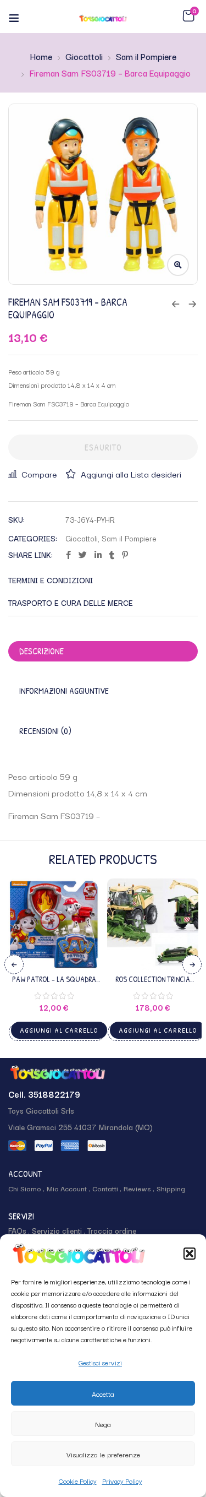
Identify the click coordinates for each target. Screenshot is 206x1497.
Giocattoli (84, 56)
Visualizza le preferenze (103, 1454)
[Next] (192, 964)
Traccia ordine (111, 1230)
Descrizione (41, 651)
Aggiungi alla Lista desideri (131, 473)
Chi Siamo (24, 1188)
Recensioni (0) (45, 731)
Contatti (105, 1188)
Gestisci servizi (100, 1362)
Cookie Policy (78, 1481)
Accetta (103, 1393)
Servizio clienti (57, 1230)
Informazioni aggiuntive (64, 691)
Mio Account (67, 1188)
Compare (39, 473)
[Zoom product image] (178, 265)
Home (41, 56)
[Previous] (14, 964)
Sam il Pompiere (146, 56)
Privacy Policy (122, 1481)
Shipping (171, 1188)
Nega (103, 1423)
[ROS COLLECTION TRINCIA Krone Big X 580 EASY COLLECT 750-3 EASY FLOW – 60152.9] (152, 924)
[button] (189, 1253)
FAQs (17, 1230)
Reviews (137, 1188)
